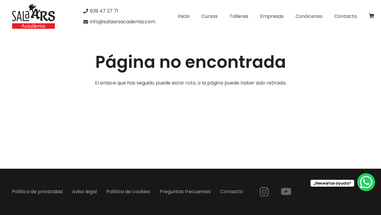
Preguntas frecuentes (185, 191)
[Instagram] (264, 192)
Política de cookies (128, 191)
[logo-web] (33, 16)
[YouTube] (286, 191)
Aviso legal (84, 191)
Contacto (231, 191)
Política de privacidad (37, 191)
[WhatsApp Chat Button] (366, 182)
